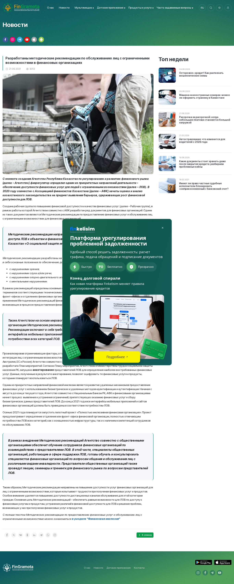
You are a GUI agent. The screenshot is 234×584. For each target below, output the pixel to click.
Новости (64, 7)
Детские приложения (119, 567)
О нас (50, 7)
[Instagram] (54, 535)
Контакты (139, 567)
